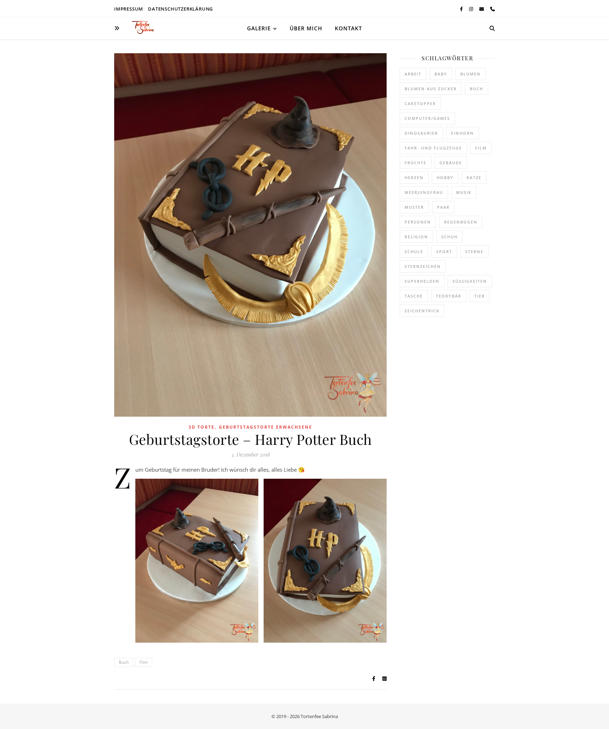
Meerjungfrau (424, 192)
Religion (416, 236)
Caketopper (420, 103)
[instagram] (471, 9)
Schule (414, 251)
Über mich (306, 28)
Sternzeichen (423, 266)
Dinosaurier (421, 133)
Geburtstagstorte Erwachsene (265, 427)
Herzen (414, 177)
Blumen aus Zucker (431, 88)
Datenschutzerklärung (180, 9)
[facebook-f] (462, 9)
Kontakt (348, 28)
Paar (443, 207)
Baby (441, 73)
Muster (414, 207)
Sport (444, 251)
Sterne (474, 251)
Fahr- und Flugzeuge (433, 148)
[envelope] (482, 9)
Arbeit (413, 73)
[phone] (492, 9)
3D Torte (202, 427)
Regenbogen (461, 222)
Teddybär (448, 296)
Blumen (470, 73)
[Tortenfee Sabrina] (146, 28)
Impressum (128, 9)
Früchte (415, 162)
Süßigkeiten (470, 281)
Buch (124, 662)
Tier (479, 296)
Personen (418, 222)
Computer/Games (427, 118)
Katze (474, 177)
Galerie (259, 28)
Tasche (414, 296)
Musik (464, 192)
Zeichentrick (422, 310)
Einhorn (462, 133)
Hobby (445, 177)
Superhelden (422, 281)
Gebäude (450, 162)
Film (144, 662)
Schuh (449, 236)
